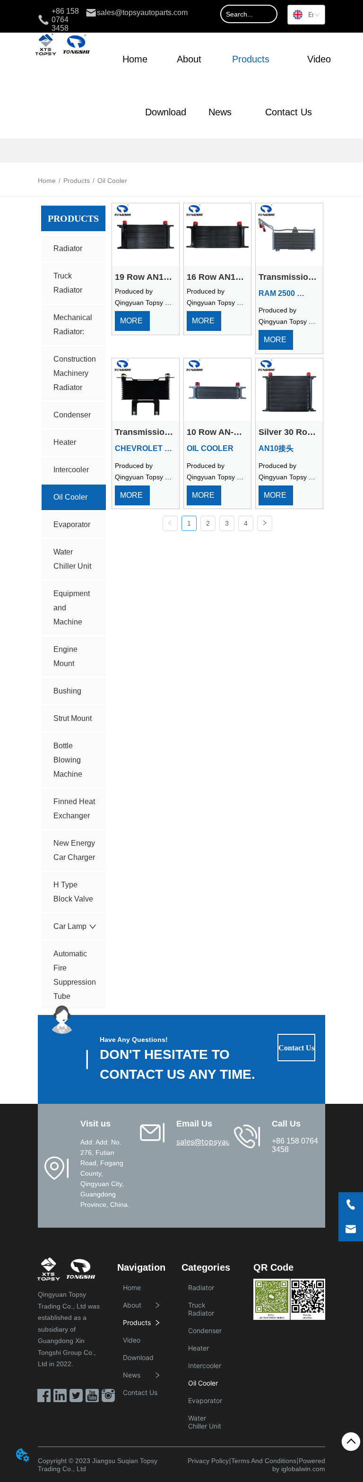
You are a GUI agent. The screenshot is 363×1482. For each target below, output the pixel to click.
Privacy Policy (208, 1461)
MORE (132, 321)
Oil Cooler (112, 180)
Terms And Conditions (263, 1461)
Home (47, 180)
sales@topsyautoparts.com (225, 1141)
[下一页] (264, 523)
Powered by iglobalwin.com (298, 1465)
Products (76, 180)
